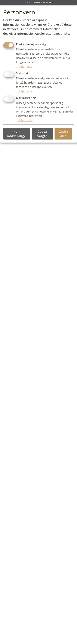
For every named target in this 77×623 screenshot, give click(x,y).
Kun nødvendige (16, 133)
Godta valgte (42, 133)
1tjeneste (24, 67)
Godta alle (63, 133)
